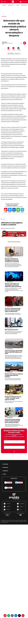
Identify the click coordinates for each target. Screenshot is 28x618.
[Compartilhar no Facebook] (12, 615)
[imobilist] (5, 615)
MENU (5, 1)
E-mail (5, 444)
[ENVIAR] (14, 451)
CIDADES (17, 5)
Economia (4, 16)
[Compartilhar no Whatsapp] (8, 615)
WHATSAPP (4, 5)
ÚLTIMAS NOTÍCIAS (11, 5)
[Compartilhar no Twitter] (19, 615)
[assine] (22, 615)
